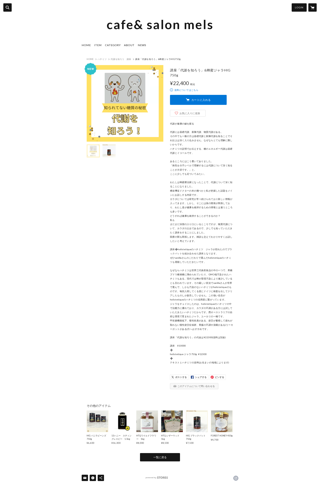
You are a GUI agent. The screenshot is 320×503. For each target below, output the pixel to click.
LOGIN (299, 7)
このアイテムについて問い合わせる (196, 386)
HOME (86, 45)
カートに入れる (201, 99)
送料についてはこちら (186, 90)
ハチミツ (102, 59)
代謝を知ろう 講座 (121, 59)
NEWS (142, 45)
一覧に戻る (160, 457)
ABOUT (129, 45)
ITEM (98, 45)
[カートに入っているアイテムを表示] (312, 7)
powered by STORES (156, 477)
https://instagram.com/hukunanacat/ (235, 478)
